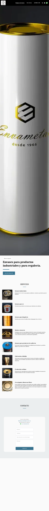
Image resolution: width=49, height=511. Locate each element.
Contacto (24, 448)
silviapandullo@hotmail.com (25, 420)
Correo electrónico (24, 419)
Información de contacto (24, 422)
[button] (42, 2)
